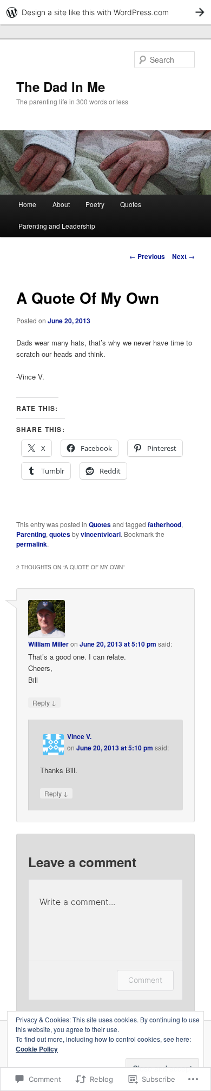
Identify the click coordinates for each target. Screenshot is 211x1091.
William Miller (48, 644)
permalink (31, 544)
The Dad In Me (60, 86)
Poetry (94, 204)
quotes (59, 534)
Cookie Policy (37, 1049)
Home (27, 204)
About (61, 204)
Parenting (31, 534)
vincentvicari (101, 534)
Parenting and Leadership (56, 225)
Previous (147, 256)
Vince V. (79, 736)
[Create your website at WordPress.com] (105, 12)
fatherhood (164, 524)
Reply (44, 702)
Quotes (130, 204)
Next (183, 256)
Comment (145, 979)
